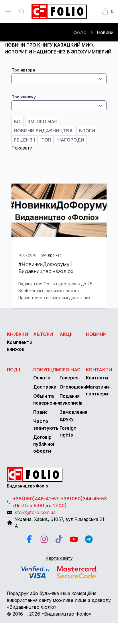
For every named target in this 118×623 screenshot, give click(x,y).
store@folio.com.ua (35, 512)
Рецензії (24, 140)
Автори (43, 334)
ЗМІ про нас (42, 121)
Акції (66, 334)
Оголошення (74, 387)
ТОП (46, 140)
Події (13, 370)
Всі (17, 121)
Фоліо (79, 32)
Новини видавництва (43, 131)
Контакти (99, 370)
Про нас (70, 370)
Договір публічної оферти (43, 444)
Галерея (69, 378)
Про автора (23, 69)
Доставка (44, 387)
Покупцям (46, 370)
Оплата (41, 378)
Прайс (40, 412)
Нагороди (70, 140)
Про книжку (23, 96)
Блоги (87, 131)
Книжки (17, 334)
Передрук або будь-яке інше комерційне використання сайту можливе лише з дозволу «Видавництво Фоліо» (59, 600)
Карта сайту (59, 558)
